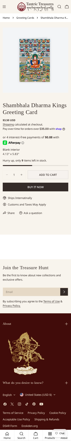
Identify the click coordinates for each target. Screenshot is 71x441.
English (7, 395)
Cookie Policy (57, 413)
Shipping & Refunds (46, 419)
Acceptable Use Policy (16, 419)
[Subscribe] (64, 292)
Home (6, 17)
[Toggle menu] (4, 6)
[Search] (59, 6)
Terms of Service (13, 413)
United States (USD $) (38, 394)
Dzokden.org (29, 426)
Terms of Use (51, 301)
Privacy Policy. (12, 305)
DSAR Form (10, 426)
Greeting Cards (25, 17)
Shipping (8, 124)
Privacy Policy (36, 413)
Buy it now (35, 187)
